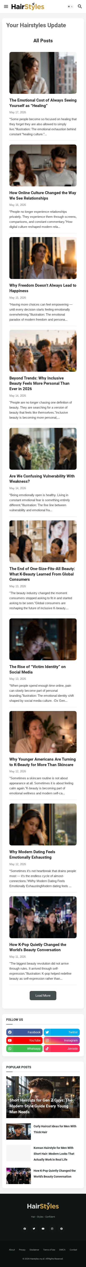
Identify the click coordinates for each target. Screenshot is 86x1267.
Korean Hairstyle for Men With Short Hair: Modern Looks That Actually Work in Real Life (54, 1153)
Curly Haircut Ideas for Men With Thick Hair (55, 1129)
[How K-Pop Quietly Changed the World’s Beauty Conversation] (18, 1176)
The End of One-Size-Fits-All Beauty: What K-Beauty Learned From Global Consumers (42, 574)
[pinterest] (61, 1228)
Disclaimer (34, 1250)
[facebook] (24, 1228)
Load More (43, 995)
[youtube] (43, 1228)
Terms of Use (49, 1250)
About (12, 1250)
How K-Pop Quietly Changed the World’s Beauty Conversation (55, 1173)
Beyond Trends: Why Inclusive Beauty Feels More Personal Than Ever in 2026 (39, 383)
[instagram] (52, 1228)
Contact (73, 1250)
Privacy (22, 1250)
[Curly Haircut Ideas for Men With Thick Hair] (18, 1131)
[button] (5, 6)
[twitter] (33, 1228)
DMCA (62, 1250)
